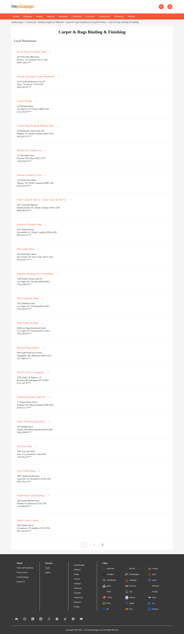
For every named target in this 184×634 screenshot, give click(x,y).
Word (109, 592)
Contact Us (21, 582)
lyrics (154, 597)
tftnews (132, 597)
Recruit (132, 568)
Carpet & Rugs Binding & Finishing (123, 22)
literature (155, 586)
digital (131, 603)
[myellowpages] (22, 7)
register (48, 572)
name (154, 580)
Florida (131, 16)
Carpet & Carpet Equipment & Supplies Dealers (85, 22)
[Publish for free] (161, 7)
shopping (132, 580)
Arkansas (63, 16)
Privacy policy (22, 572)
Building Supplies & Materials (51, 22)
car (153, 603)
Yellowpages (134, 574)
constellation (111, 580)
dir (108, 609)
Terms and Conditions (25, 568)
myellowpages (17, 22)
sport (154, 574)
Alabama (27, 16)
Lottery (109, 597)
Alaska (39, 16)
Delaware (119, 16)
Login (47, 568)
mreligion (110, 574)
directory (132, 586)
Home (16, 16)
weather (155, 568)
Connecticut (104, 16)
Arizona (51, 16)
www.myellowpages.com (93, 630)
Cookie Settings (23, 577)
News (109, 603)
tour (131, 592)
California (76, 16)
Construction (30, 22)
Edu (131, 609)
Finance (155, 609)
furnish (155, 592)
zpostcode (110, 568)
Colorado (90, 16)
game (109, 586)
